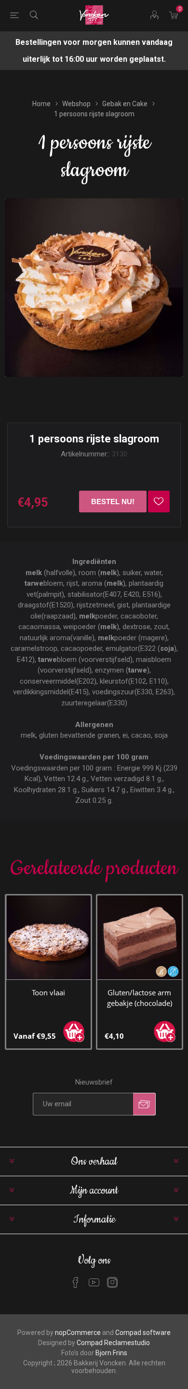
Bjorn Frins (111, 1353)
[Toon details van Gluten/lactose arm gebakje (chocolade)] (139, 937)
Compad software (143, 1332)
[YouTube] (94, 1282)
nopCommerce (78, 1332)
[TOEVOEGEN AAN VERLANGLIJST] (159, 501)
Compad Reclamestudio (113, 1343)
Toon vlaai (48, 992)
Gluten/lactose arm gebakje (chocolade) (139, 997)
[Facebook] (75, 1282)
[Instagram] (112, 1282)
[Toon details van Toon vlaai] (48, 937)
